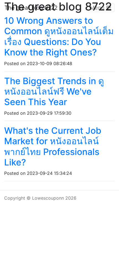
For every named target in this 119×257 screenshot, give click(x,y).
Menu (98, 7)
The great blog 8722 (31, 7)
